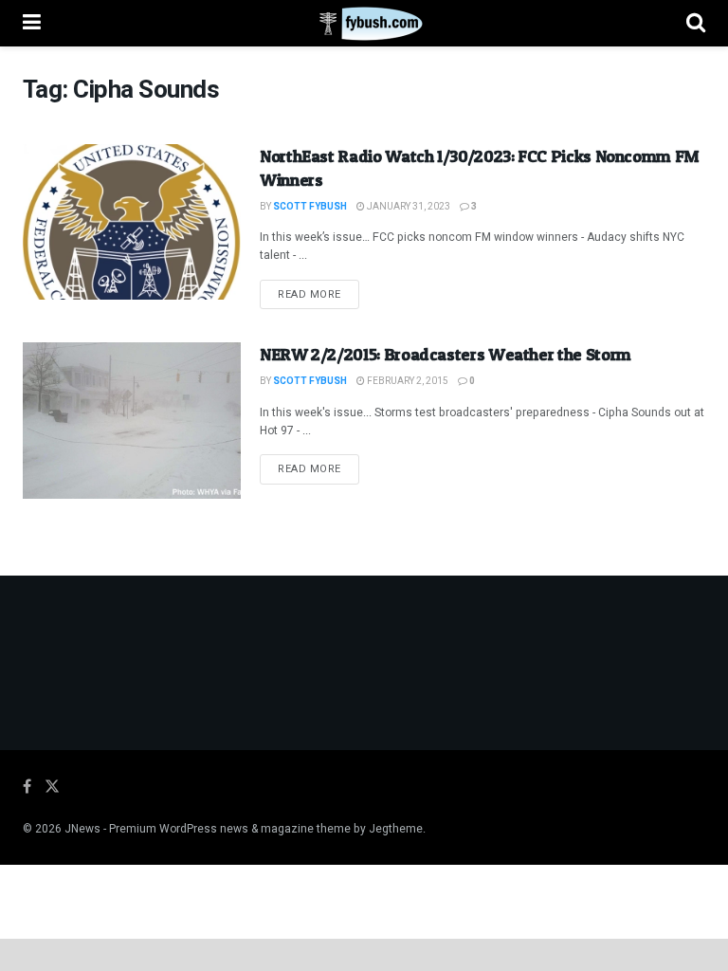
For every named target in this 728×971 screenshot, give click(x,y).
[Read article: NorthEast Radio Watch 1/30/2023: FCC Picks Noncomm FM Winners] (132, 222)
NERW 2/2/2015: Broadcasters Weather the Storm (445, 354)
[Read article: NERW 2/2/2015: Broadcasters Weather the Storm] (132, 420)
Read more (318, 293)
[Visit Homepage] (364, 24)
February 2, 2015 (406, 381)
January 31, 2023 (407, 206)
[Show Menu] (32, 23)
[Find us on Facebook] (27, 787)
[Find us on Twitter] (52, 787)
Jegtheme (396, 828)
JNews (82, 828)
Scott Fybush (310, 206)
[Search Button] (695, 23)
